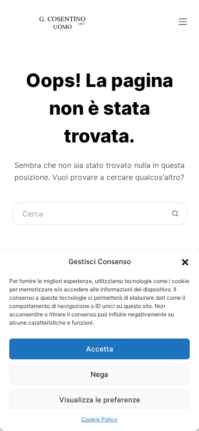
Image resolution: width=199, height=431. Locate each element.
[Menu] (183, 22)
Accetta (99, 349)
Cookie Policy (99, 419)
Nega (99, 374)
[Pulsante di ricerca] (175, 213)
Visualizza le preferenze (99, 399)
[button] (185, 262)
